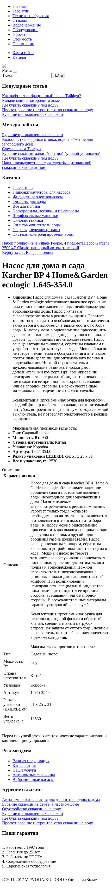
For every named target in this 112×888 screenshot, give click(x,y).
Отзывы (20, 20)
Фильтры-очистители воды (37, 225)
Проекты (20, 34)
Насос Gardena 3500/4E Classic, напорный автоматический (55, 245)
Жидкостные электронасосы (38, 197)
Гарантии (21, 11)
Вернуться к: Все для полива (27, 252)
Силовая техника (28, 220)
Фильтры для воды (29, 201)
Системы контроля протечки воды (43, 234)
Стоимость (22, 39)
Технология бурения (31, 16)
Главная (20, 6)
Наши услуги (24, 770)
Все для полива (26, 206)
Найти (58, 75)
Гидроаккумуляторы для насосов (42, 192)
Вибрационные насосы (33, 779)
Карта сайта (23, 52)
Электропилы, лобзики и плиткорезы (46, 211)
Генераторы (23, 187)
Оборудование (25, 30)
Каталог (20, 57)
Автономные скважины (34, 775)
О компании (23, 44)
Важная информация (31, 761)
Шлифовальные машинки (35, 215)
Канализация (24, 765)
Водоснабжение (27, 25)
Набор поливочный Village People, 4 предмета (43, 243)
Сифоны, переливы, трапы (36, 229)
